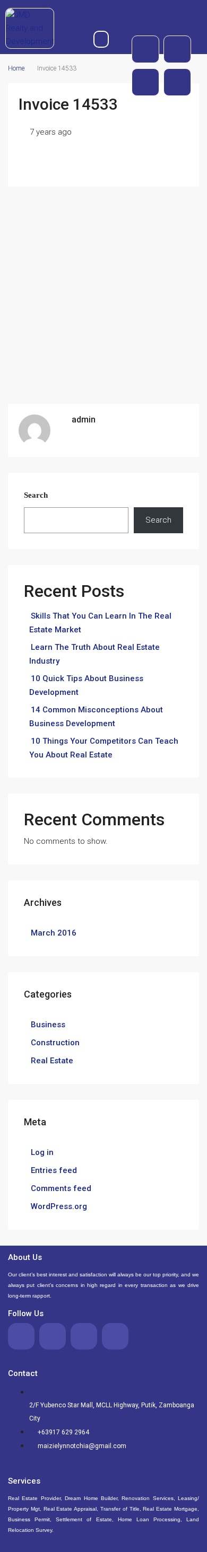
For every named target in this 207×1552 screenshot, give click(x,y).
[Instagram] (177, 82)
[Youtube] (145, 82)
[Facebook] (145, 49)
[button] (101, 39)
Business (48, 1024)
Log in (42, 1152)
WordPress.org (59, 1206)
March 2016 (53, 933)
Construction (55, 1042)
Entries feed (54, 1170)
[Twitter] (177, 49)
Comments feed (61, 1188)
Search (36, 495)
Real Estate (52, 1060)
